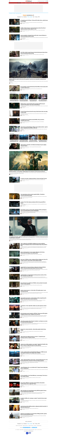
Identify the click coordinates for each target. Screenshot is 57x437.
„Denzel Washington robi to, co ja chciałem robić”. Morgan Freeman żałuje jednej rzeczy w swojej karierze (28, 369)
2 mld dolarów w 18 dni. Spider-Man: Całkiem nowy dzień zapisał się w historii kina (28, 307)
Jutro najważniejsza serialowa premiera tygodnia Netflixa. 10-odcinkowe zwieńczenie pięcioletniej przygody (42, 138)
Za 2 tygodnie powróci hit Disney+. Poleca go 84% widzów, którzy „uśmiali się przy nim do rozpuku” (28, 22)
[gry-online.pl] (28, 1)
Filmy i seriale (29, 16)
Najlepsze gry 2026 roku (25, 425)
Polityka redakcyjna (22, 429)
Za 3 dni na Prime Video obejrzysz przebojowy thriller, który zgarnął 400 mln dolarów (28, 204)
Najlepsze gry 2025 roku (30, 425)
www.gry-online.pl (11, 13)
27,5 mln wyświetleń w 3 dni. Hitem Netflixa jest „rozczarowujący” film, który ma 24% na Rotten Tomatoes (28, 377)
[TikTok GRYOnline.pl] (26, 427)
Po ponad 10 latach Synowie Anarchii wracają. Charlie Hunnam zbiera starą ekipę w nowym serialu (28, 113)
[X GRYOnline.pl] (25, 427)
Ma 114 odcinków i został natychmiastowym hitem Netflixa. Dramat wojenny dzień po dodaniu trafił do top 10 (28, 88)
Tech (33, 16)
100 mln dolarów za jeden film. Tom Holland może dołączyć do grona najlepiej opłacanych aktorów (33, 97)
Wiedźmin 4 (35, 425)
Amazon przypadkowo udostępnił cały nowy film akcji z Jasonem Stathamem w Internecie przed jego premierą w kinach (28, 37)
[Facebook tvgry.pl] (36, 427)
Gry (22, 16)
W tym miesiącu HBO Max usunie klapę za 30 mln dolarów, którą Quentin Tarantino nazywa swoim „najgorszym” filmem (28, 385)
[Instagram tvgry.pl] (34, 427)
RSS (39, 16)
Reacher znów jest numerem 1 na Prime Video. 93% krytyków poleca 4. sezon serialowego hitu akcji (28, 292)
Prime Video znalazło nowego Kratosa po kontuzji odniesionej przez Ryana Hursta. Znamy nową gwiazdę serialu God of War (28, 54)
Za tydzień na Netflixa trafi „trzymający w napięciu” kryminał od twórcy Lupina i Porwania (28, 400)
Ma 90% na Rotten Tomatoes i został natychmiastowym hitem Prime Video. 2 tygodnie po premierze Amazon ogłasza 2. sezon (28, 29)
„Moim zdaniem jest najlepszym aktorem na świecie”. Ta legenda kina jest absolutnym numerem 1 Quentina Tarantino (33, 138)
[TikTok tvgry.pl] (33, 427)
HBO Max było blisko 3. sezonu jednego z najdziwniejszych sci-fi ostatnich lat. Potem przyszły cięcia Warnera (28, 163)
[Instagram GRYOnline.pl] (24, 427)
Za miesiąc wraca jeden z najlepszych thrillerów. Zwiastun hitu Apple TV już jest (28, 179)
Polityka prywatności (26, 429)
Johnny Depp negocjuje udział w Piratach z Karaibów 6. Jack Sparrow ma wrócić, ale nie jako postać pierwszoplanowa (28, 323)
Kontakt (39, 429)
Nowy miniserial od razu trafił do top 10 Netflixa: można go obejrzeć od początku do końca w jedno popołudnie (28, 284)
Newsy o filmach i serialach (18, 13)
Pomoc (41, 429)
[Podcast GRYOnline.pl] (27, 427)
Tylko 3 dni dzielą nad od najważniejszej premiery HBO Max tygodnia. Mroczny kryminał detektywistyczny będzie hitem (28, 392)
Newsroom (14, 13)
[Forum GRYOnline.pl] (29, 427)
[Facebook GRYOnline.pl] (23, 427)
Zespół (35, 429)
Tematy (36, 16)
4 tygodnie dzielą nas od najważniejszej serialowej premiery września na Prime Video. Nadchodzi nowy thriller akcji (28, 277)
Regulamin (18, 429)
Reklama (33, 429)
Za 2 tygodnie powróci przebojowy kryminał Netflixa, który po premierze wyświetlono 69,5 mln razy (28, 121)
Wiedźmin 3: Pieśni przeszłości (19, 425)
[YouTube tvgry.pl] (32, 427)
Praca (37, 429)
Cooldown (25, 16)
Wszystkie (19, 16)
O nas (16, 429)
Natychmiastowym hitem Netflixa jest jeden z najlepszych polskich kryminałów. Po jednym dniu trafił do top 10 (28, 408)
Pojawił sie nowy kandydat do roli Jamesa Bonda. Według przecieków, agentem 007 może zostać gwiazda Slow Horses (28, 415)
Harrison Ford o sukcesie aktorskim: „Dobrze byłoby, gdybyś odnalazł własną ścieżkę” (28, 331)
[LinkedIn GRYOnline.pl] (28, 427)
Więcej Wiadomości (28, 421)
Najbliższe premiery (39, 425)
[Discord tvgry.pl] (35, 427)
